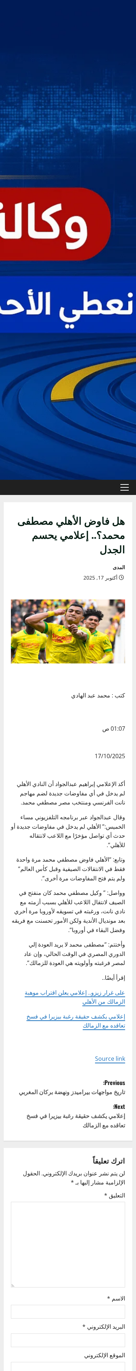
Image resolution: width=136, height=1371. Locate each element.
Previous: (72, 1087)
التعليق (114, 1195)
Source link (110, 1059)
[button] (124, 487)
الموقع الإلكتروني (104, 1355)
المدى (119, 567)
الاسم (116, 1298)
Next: (75, 1115)
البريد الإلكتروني (103, 1327)
